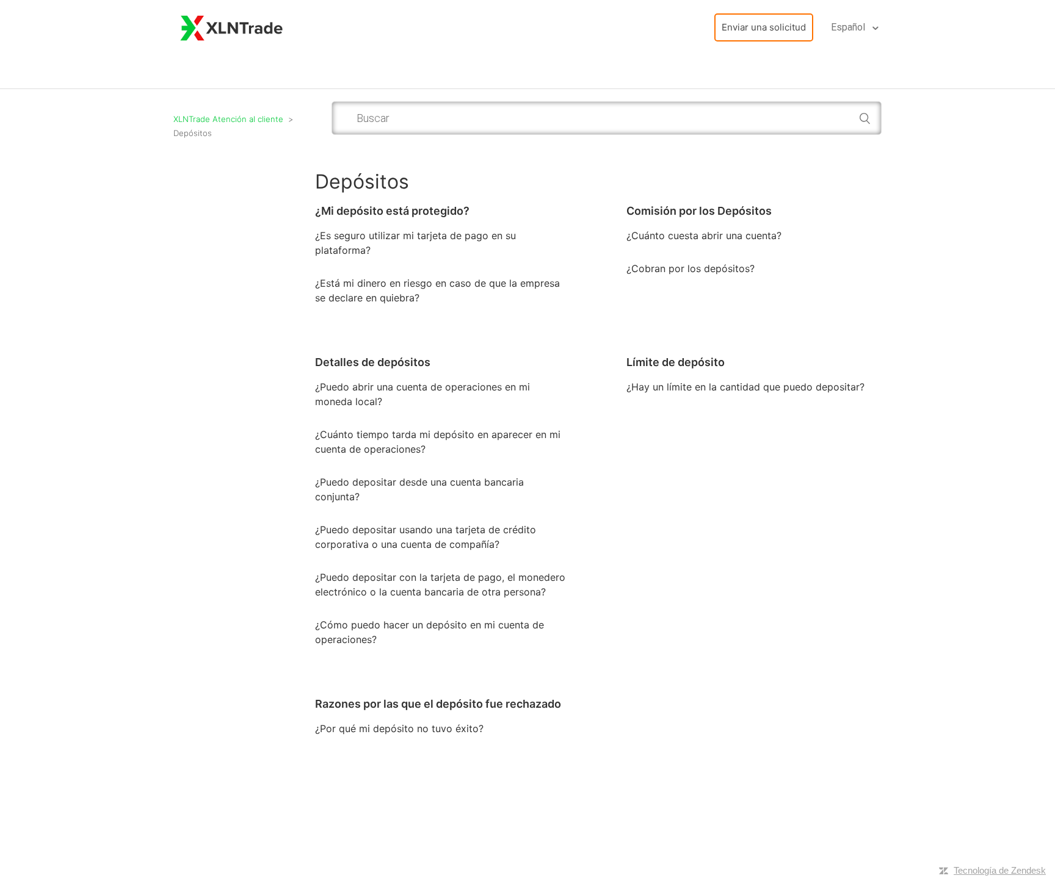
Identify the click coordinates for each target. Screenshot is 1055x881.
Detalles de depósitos (372, 362)
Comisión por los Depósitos (699, 210)
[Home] (232, 26)
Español (849, 27)
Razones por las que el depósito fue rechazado (438, 703)
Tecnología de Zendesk (1000, 870)
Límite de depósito (675, 362)
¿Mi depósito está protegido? (392, 210)
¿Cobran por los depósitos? (690, 268)
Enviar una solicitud (764, 27)
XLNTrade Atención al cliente (228, 119)
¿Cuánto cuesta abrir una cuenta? (703, 235)
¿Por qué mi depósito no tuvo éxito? (399, 728)
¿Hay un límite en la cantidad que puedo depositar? (745, 387)
